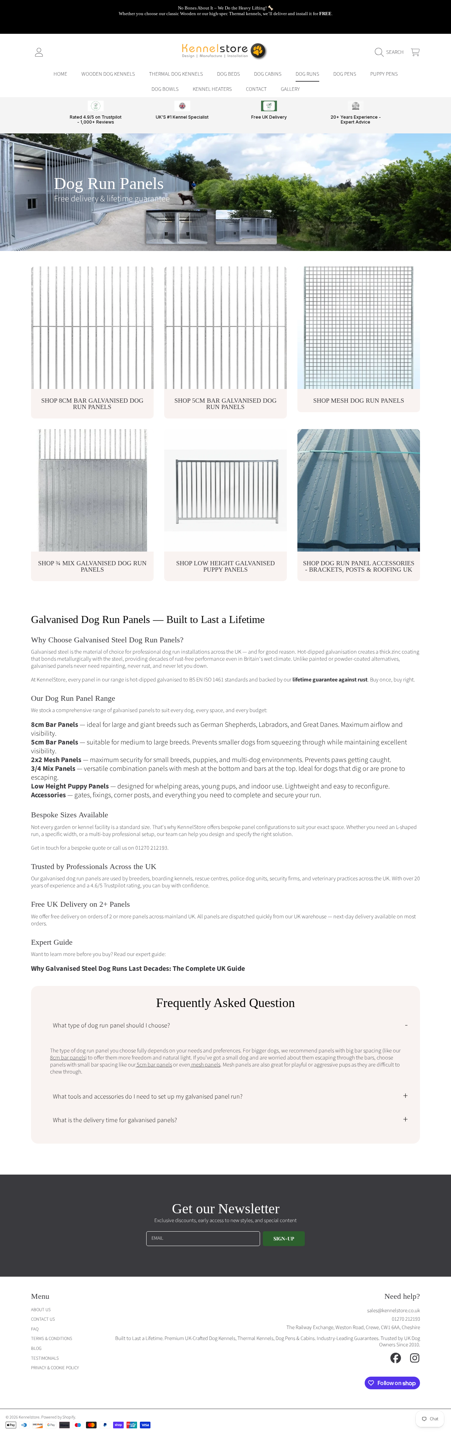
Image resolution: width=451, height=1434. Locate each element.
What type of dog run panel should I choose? (111, 1025)
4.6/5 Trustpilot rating (115, 885)
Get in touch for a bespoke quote (68, 848)
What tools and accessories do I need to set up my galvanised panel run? (147, 1096)
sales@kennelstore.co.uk (393, 1310)
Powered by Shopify (58, 1417)
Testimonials (45, 1358)
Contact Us (43, 1319)
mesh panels (205, 1065)
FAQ (34, 1329)
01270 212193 (151, 848)
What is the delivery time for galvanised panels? (115, 1120)
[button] (391, 52)
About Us (41, 1310)
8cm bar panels (67, 1058)
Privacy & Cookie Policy (55, 1368)
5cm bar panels (154, 1065)
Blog (36, 1348)
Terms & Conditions (51, 1338)
